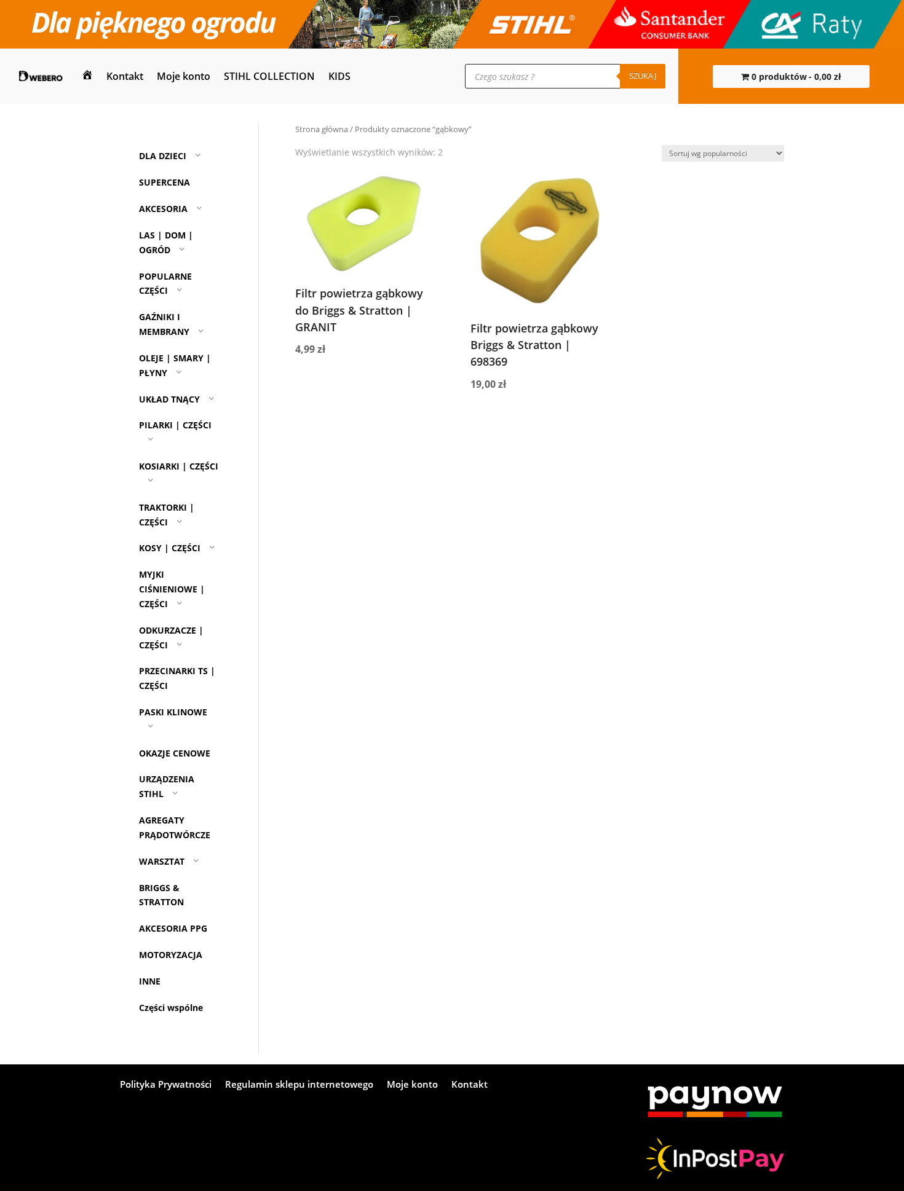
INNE (150, 981)
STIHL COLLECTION (269, 76)
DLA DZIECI (162, 156)
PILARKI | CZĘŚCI (175, 425)
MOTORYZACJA (170, 955)
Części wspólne (171, 1007)
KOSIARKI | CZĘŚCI (178, 466)
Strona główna (321, 129)
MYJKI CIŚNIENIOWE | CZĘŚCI (172, 589)
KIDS (339, 76)
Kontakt (124, 76)
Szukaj (642, 75)
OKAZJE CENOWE (174, 753)
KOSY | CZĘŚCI (169, 548)
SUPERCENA (164, 182)
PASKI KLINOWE (173, 712)
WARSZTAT (161, 861)
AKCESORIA (163, 208)
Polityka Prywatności (166, 1085)
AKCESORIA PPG (173, 928)
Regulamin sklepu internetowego (299, 1085)
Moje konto (183, 76)
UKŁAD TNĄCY (169, 399)
